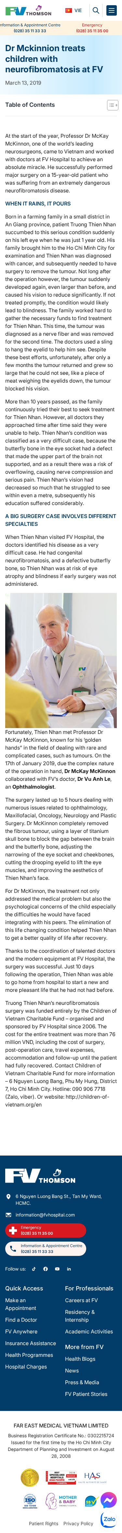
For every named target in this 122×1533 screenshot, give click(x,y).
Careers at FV (81, 1300)
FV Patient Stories (86, 1394)
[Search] (95, 10)
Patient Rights (43, 1523)
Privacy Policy (78, 1523)
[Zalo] (109, 1520)
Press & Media (82, 1382)
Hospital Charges (26, 1366)
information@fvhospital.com (45, 1214)
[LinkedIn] (69, 1269)
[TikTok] (34, 1269)
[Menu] (111, 10)
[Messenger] (109, 1500)
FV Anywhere (21, 1331)
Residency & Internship (80, 1316)
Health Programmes (29, 1355)
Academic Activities (89, 1331)
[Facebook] (45, 1269)
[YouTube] (57, 1269)
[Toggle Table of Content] (109, 105)
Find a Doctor (21, 1319)
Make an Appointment (20, 1304)
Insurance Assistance (30, 1343)
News (72, 1370)
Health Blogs (80, 1359)
